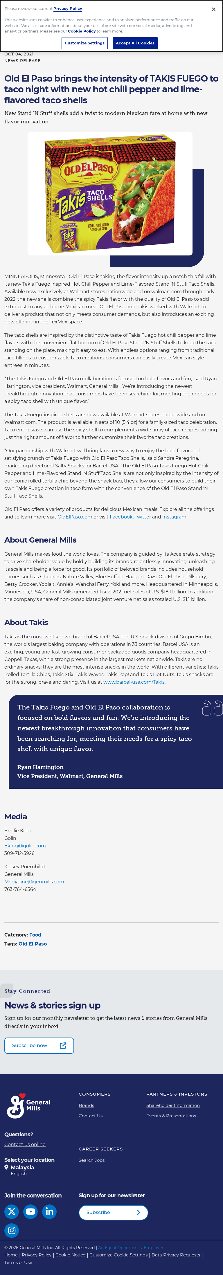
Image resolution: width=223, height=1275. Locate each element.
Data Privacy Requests (176, 1255)
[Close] (213, 9)
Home (11, 1255)
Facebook (121, 517)
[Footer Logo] (29, 1106)
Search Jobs (92, 1160)
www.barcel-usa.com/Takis (134, 682)
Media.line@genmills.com (34, 882)
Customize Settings (85, 43)
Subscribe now (29, 1045)
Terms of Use (18, 1262)
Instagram (174, 517)
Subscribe (98, 1212)
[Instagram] (12, 1230)
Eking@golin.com (25, 846)
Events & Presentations (171, 1116)
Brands (86, 1105)
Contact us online (25, 1144)
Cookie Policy (82, 31)
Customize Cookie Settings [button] (118, 1255)
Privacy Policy (36, 1255)
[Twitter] (12, 1211)
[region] (111, 26)
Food (35, 935)
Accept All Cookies (135, 43)
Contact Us (90, 1116)
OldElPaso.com (75, 517)
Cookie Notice (70, 1255)
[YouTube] (30, 1211)
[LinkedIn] (49, 1211)
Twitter (143, 517)
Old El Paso (33, 944)
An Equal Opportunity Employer (130, 1247)
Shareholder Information (173, 1105)
